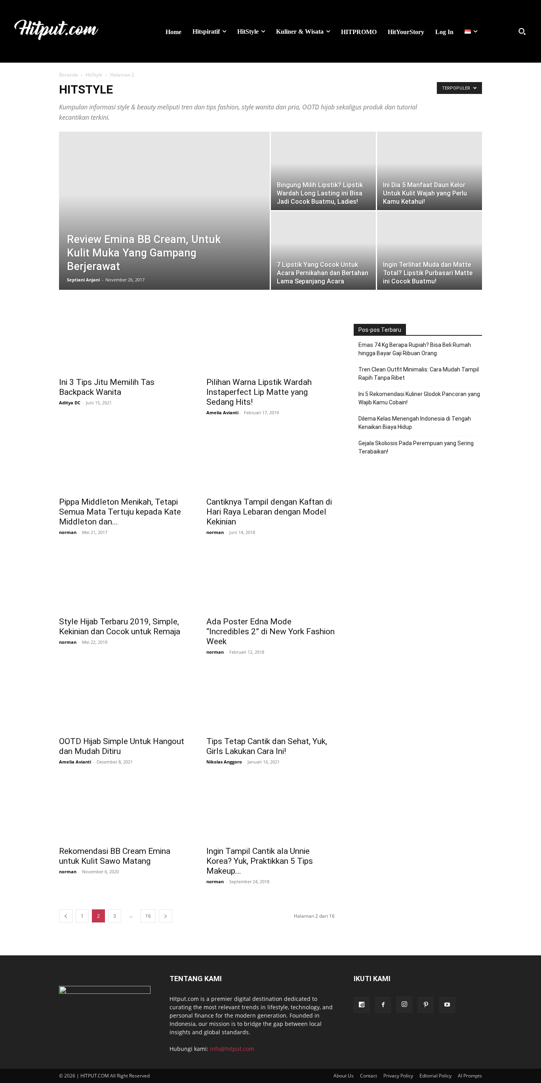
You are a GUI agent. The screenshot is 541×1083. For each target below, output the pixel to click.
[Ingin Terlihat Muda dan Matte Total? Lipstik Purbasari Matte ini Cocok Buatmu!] (429, 250)
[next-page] (165, 915)
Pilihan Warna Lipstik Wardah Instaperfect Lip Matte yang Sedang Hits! (259, 392)
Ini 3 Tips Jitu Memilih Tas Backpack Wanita (106, 387)
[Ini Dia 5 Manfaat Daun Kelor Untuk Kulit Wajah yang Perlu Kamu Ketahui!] (429, 171)
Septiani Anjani (83, 280)
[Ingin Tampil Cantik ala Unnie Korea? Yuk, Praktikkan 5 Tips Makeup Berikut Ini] (270, 809)
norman (67, 532)
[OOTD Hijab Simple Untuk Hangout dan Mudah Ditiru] (123, 699)
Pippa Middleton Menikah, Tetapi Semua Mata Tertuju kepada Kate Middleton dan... (120, 511)
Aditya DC (69, 403)
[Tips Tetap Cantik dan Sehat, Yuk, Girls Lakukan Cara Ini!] (270, 699)
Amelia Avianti (222, 412)
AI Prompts (470, 1075)
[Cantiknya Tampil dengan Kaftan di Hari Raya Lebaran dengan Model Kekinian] (270, 460)
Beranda (68, 74)
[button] (521, 31)
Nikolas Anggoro (224, 762)
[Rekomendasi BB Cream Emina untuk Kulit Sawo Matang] (123, 809)
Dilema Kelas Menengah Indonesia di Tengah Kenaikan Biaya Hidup (414, 422)
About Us (343, 1075)
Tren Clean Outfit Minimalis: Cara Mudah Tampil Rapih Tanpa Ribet (418, 373)
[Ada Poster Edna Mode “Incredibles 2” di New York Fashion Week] (270, 580)
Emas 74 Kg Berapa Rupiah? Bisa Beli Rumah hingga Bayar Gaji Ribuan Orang (414, 349)
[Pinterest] (426, 1005)
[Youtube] (447, 1005)
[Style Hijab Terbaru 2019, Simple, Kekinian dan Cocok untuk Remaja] (123, 580)
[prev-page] (65, 915)
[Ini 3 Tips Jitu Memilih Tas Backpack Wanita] (123, 340)
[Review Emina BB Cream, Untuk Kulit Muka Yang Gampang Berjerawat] (164, 197)
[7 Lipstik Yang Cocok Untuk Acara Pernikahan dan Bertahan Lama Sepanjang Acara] (323, 250)
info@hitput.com (232, 1048)
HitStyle (94, 74)
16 (148, 916)
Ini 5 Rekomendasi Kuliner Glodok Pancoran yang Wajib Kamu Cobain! (419, 398)
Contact (368, 1075)
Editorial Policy (435, 1075)
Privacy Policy (398, 1075)
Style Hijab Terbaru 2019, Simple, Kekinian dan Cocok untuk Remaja (119, 626)
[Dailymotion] (362, 1005)
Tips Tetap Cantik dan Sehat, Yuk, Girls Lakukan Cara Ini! (266, 746)
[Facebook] (383, 1005)
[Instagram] (404, 1004)
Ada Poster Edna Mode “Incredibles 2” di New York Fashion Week (270, 631)
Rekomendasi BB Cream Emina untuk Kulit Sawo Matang (114, 856)
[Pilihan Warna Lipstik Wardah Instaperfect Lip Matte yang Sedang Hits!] (270, 340)
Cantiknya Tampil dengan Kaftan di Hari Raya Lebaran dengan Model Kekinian (269, 511)
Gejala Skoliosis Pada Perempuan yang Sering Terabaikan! (416, 447)
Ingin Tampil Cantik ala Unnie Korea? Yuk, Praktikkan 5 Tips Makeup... (259, 861)
